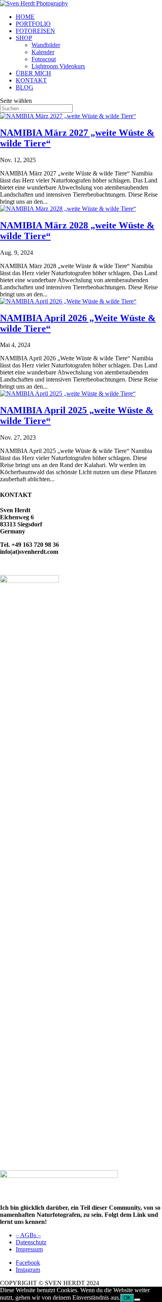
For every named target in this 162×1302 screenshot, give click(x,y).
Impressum (29, 1249)
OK (127, 1298)
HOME (25, 16)
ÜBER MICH (33, 73)
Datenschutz (31, 1242)
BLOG (24, 87)
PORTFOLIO (33, 23)
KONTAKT (31, 80)
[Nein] (137, 1299)
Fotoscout (43, 59)
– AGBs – (28, 1235)
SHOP (24, 38)
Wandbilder (45, 45)
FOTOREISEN (35, 30)
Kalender (42, 52)
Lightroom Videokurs (58, 66)
